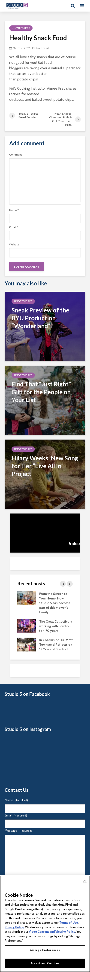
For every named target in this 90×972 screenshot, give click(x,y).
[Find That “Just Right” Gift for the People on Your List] (45, 400)
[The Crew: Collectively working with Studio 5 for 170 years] (26, 626)
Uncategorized (21, 28)
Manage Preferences (45, 950)
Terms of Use (68, 922)
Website (14, 244)
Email (13, 227)
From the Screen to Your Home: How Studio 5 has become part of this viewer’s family (54, 603)
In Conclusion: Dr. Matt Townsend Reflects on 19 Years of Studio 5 (56, 644)
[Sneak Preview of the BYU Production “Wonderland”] (45, 326)
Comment (15, 154)
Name (14, 210)
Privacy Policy (14, 927)
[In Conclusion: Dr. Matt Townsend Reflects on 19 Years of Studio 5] (26, 644)
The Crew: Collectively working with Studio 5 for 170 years (55, 626)
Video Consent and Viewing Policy (52, 931)
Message (18, 830)
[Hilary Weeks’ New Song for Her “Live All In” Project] (45, 474)
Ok (85, 881)
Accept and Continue (45, 963)
